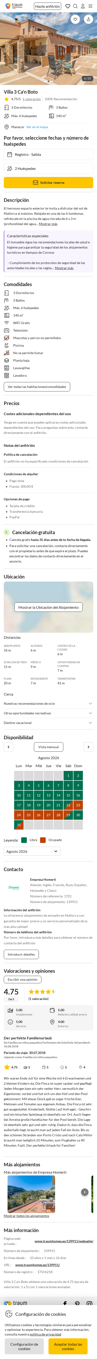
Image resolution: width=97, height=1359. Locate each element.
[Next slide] (85, 1192)
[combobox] (6, 851)
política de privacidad (45, 1334)
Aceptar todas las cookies (68, 1346)
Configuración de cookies (24, 1346)
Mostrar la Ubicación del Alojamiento (48, 607)
